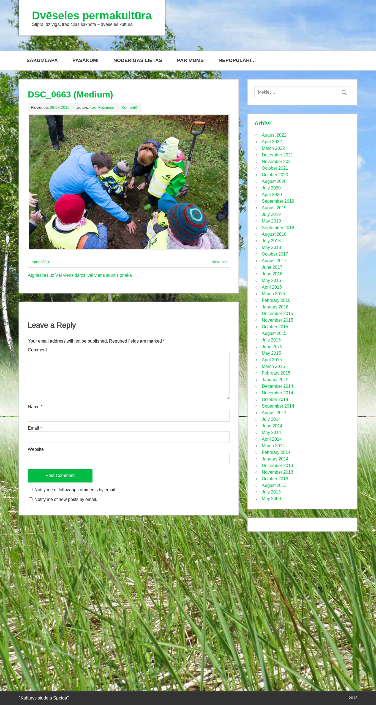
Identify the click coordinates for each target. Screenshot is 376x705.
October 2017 (275, 254)
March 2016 (273, 293)
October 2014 (275, 399)
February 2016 (276, 300)
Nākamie (219, 261)
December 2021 (277, 155)
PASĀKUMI (85, 60)
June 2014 (272, 426)
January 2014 (275, 459)
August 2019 (274, 207)
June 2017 (272, 267)
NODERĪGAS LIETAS (137, 60)
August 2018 (274, 234)
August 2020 (274, 181)
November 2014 (277, 393)
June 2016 (272, 274)
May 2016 (271, 280)
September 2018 (278, 227)
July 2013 (271, 492)
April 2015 (272, 359)
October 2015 (275, 326)
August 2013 (274, 485)
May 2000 (271, 498)
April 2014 (272, 439)
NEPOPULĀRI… (237, 60)
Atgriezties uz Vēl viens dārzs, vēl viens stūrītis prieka (80, 275)
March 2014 (273, 445)
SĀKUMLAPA (42, 60)
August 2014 (274, 412)
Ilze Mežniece (102, 107)
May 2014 (271, 432)
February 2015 (276, 373)
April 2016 (272, 287)
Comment (37, 350)
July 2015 (271, 340)
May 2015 (271, 353)
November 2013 (277, 472)
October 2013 (275, 478)
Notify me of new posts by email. (65, 499)
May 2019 (271, 221)
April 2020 (272, 194)
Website (36, 449)
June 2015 (272, 346)
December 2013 (277, 465)
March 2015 (273, 366)
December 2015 (277, 313)
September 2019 (278, 201)
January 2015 (275, 379)
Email (35, 428)
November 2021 (277, 161)
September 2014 (278, 406)
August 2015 (274, 333)
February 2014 (276, 452)
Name (35, 407)
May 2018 (271, 247)
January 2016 (275, 307)
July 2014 (271, 419)
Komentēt (130, 107)
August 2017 (274, 260)
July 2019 (271, 214)
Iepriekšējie (40, 261)
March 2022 (273, 148)
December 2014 (277, 386)
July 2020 (271, 188)
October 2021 (275, 168)
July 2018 (271, 240)
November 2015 (277, 320)
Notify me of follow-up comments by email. (75, 489)
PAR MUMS (190, 60)
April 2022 (272, 141)
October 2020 (275, 174)
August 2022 (274, 135)
